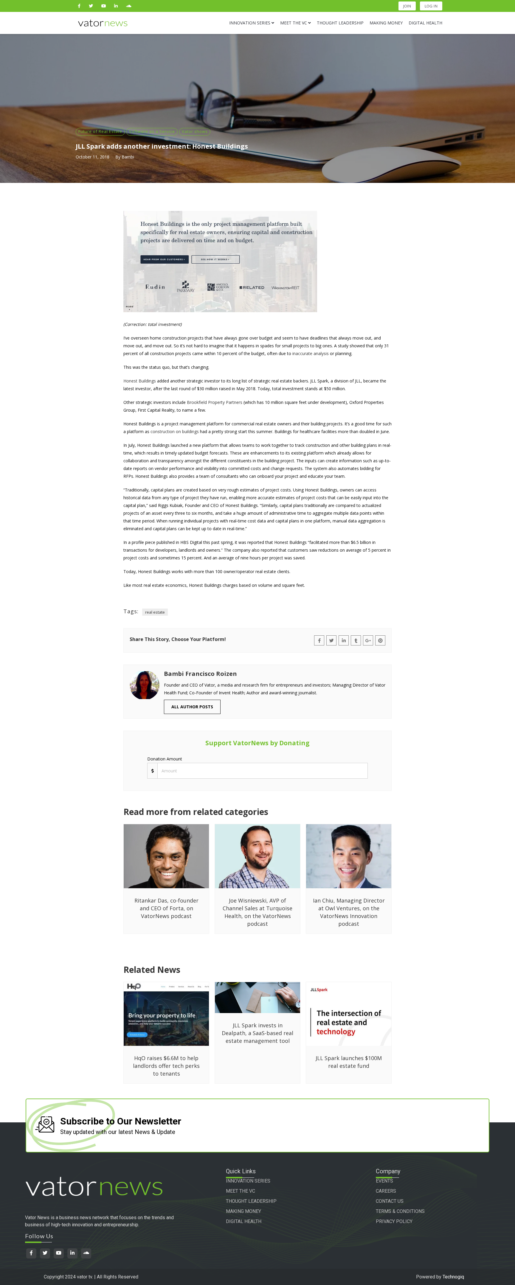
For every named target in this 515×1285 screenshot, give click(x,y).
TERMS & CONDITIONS (400, 1211)
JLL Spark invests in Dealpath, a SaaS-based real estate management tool (257, 1033)
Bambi (128, 157)
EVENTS (384, 1181)
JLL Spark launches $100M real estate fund (349, 1061)
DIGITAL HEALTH (243, 1221)
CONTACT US (390, 1201)
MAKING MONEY (243, 1211)
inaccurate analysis (310, 353)
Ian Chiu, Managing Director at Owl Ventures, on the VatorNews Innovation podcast (349, 912)
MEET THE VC (240, 1191)
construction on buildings (175, 431)
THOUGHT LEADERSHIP (251, 1201)
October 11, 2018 (92, 157)
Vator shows (195, 131)
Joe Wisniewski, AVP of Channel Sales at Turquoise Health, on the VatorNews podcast (257, 912)
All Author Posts (192, 707)
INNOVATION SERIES (248, 1181)
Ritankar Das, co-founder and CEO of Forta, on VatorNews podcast (166, 908)
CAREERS (386, 1191)
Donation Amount (164, 759)
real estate (155, 612)
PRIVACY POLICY (394, 1221)
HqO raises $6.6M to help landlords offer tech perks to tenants (166, 1065)
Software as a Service (152, 131)
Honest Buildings (139, 381)
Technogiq (453, 1277)
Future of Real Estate (100, 131)
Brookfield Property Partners (214, 402)
